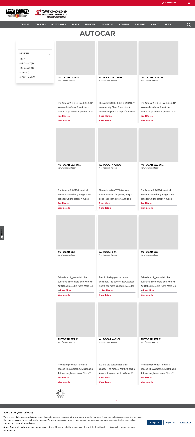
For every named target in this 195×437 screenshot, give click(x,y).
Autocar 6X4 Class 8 (72, 339)
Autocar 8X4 (66, 252)
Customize (185, 422)
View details (64, 121)
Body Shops (58, 24)
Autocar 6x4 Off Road (73, 165)
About (155, 24)
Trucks (24, 24)
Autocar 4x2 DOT (111, 165)
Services (90, 24)
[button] (189, 3)
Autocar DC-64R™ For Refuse (161, 77)
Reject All (170, 422)
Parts (75, 24)
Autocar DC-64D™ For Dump (77, 77)
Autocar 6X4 (108, 252)
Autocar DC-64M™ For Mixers (119, 77)
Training (140, 24)
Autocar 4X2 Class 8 (113, 339)
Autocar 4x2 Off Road (156, 165)
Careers (124, 24)
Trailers (40, 24)
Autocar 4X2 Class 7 (155, 339)
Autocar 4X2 (149, 252)
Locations (107, 24)
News (168, 24)
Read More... (64, 116)
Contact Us (170, 3)
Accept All (154, 422)
